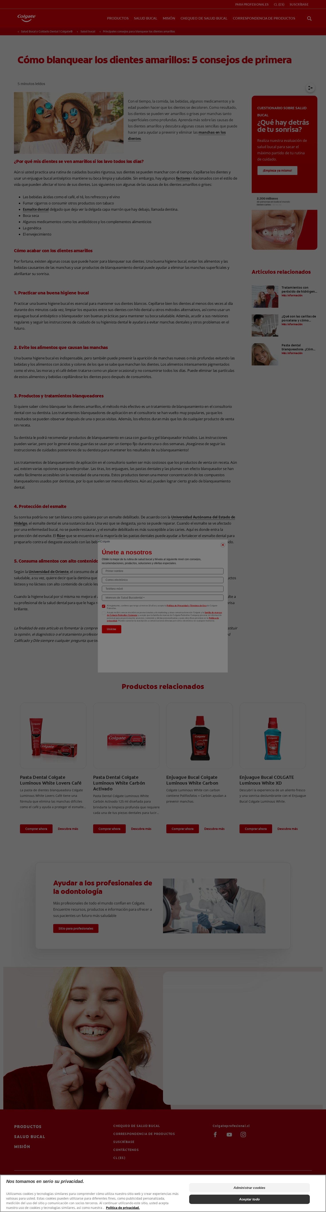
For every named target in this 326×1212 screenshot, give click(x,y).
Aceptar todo (249, 1199)
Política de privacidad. (123, 1208)
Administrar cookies (249, 1188)
